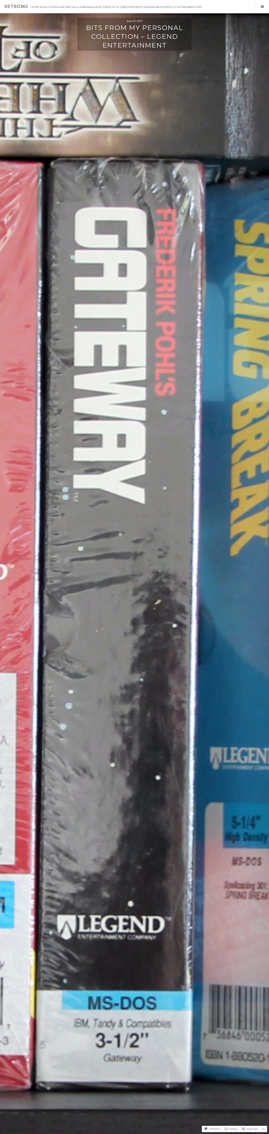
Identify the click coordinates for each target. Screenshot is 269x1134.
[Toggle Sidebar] (262, 6)
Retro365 (16, 6)
